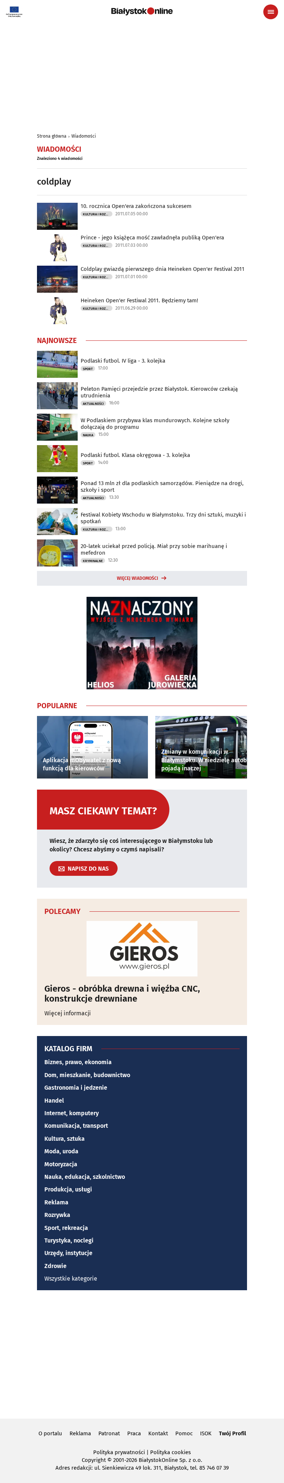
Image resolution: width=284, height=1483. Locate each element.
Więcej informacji (67, 1013)
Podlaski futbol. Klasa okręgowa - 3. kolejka (135, 455)
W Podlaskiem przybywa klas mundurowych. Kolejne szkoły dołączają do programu (155, 423)
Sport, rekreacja (66, 1227)
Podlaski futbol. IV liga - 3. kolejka (123, 360)
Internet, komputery (71, 1113)
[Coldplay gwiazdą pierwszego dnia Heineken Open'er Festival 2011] (57, 279)
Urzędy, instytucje (68, 1253)
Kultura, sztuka (64, 1138)
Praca (134, 1433)
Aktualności (93, 404)
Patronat (109, 1433)
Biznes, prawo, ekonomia (78, 1062)
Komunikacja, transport (76, 1125)
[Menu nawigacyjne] (270, 11)
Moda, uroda (61, 1151)
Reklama (56, 1202)
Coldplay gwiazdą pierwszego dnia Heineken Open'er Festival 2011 (162, 269)
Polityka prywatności (119, 1452)
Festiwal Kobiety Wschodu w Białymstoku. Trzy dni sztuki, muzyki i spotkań (163, 518)
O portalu (50, 1433)
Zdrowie (55, 1266)
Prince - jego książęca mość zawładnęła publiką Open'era (152, 237)
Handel (54, 1100)
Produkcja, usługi (68, 1189)
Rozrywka (57, 1214)
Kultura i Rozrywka (97, 214)
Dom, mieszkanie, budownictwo (87, 1075)
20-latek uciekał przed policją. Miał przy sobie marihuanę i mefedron (154, 549)
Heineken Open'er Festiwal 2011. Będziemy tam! (139, 300)
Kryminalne (93, 561)
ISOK (206, 1433)
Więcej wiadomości (137, 578)
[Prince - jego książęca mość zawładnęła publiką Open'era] (57, 247)
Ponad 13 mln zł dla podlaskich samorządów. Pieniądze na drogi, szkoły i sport (162, 486)
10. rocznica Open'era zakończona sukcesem (136, 206)
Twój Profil (232, 1433)
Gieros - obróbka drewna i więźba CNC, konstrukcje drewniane (122, 993)
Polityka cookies (170, 1452)
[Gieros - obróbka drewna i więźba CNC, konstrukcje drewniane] (142, 948)
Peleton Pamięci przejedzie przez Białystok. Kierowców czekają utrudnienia (159, 392)
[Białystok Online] (142, 11)
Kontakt (158, 1433)
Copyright (94, 1460)
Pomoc (184, 1433)
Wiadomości (83, 136)
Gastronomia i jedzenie (75, 1087)
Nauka (88, 435)
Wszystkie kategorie (70, 1278)
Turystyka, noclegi (69, 1240)
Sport (88, 369)
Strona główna (52, 136)
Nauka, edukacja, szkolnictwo (84, 1176)
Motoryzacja (60, 1164)
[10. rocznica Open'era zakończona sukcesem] (57, 216)
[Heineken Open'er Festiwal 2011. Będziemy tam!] (57, 310)
